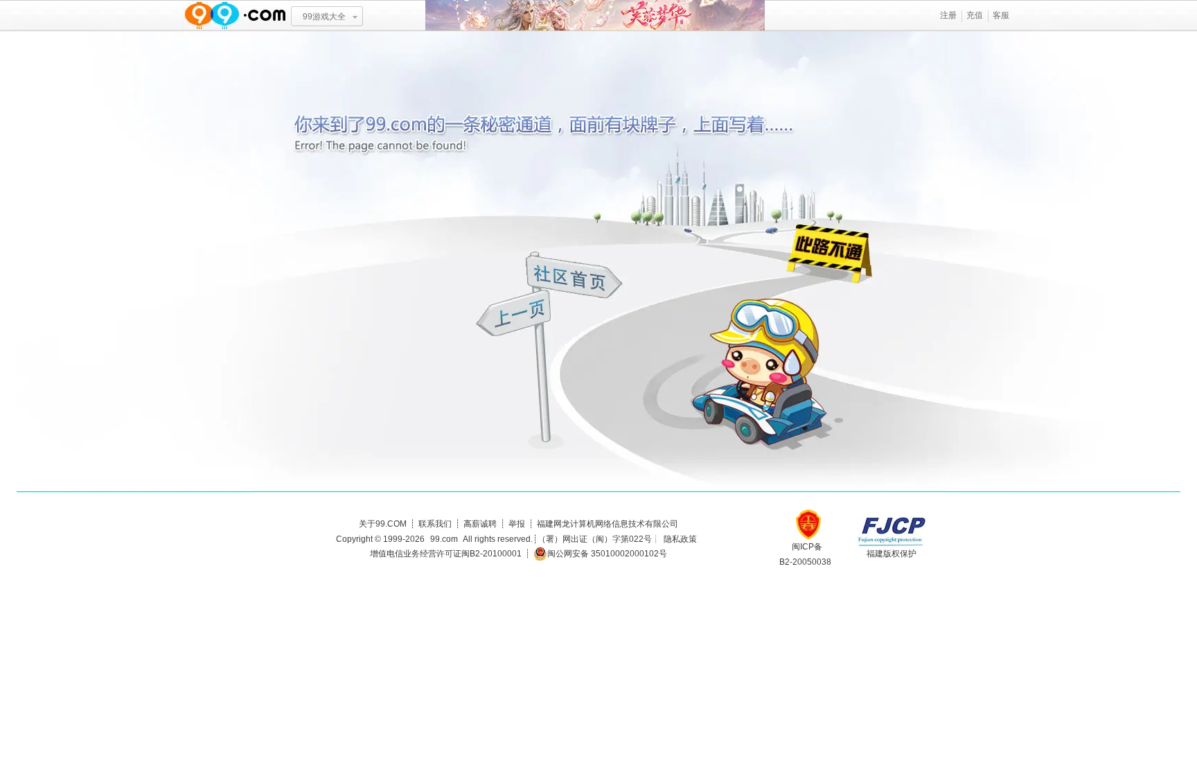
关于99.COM (383, 524)
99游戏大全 (324, 16)
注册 (948, 15)
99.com (444, 539)
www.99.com (235, 15)
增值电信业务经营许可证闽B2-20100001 (446, 553)
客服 (1001, 15)
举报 (516, 524)
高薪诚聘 (480, 524)
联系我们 (435, 524)
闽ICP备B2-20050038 (805, 554)
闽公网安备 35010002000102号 (607, 553)
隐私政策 (680, 539)
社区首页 (574, 275)
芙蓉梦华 (595, 15)
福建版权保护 (891, 553)
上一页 (515, 315)
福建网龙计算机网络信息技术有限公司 (607, 524)
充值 (974, 15)
